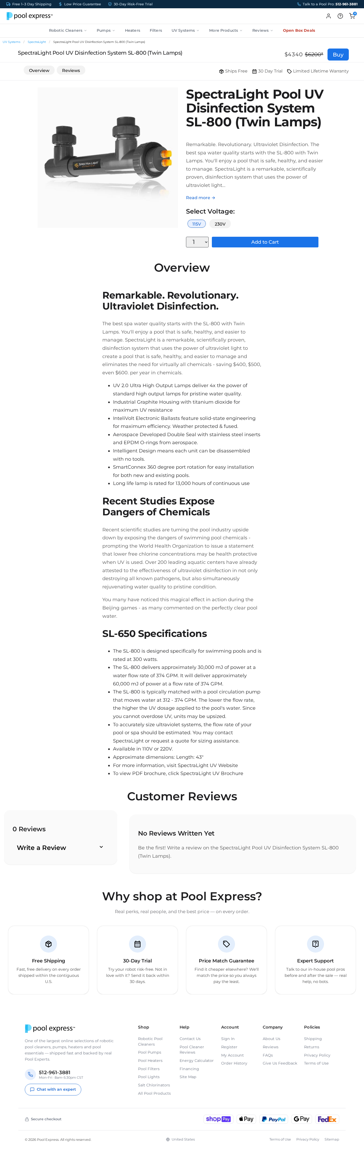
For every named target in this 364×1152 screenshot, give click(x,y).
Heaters (132, 30)
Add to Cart (265, 242)
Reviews (260, 30)
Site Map (188, 1076)
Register (229, 1047)
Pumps (104, 30)
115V (196, 224)
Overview (39, 70)
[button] (340, 16)
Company (273, 1027)
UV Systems (183, 30)
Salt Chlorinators (154, 1085)
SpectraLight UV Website (208, 765)
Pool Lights (149, 1076)
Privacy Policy (317, 1055)
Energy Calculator (197, 1060)
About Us (271, 1038)
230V (220, 224)
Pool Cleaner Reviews (192, 1050)
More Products (223, 30)
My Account (232, 1055)
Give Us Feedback (280, 1063)
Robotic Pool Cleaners (150, 1041)
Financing (189, 1068)
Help (184, 1027)
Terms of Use (316, 1063)
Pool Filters (149, 1068)
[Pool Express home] (29, 16)
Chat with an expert (56, 1089)
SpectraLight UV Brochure (211, 773)
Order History (234, 1063)
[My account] (328, 16)
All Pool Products (154, 1093)
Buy (338, 54)
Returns (311, 1047)
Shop (143, 1027)
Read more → (200, 197)
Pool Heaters (150, 1060)
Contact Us (190, 1038)
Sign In (228, 1038)
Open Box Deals (299, 30)
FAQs (268, 1055)
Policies (312, 1027)
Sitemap (332, 1139)
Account (230, 1027)
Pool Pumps (149, 1052)
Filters (156, 30)
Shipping (313, 1038)
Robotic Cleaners (65, 30)
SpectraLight (37, 42)
